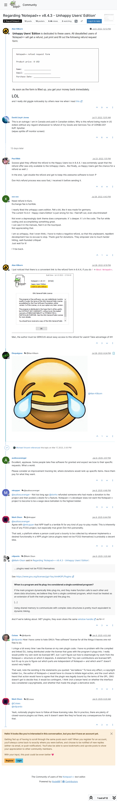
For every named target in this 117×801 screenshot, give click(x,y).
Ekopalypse (17, 353)
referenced (35, 447)
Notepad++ (68, 776)
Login (19, 760)
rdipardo (16, 556)
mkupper (16, 490)
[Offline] (7, 31)
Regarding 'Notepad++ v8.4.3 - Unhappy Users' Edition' (61, 560)
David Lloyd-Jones (20, 117)
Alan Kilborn (17, 29)
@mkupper (30, 517)
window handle (85, 619)
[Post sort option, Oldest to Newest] (81, 21)
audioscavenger (19, 458)
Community (30, 4)
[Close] (111, 734)
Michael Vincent (23, 447)
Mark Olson (17, 517)
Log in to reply (94, 21)
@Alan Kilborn (32, 353)
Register (9, 760)
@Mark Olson (29, 556)
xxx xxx (15, 197)
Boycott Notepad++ (13, 21)
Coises (15, 635)
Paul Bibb (16, 158)
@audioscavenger (31, 490)
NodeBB (56, 781)
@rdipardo (26, 635)
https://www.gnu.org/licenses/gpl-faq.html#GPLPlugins (43, 576)
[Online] (7, 637)
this (78, 101)
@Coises (30, 699)
